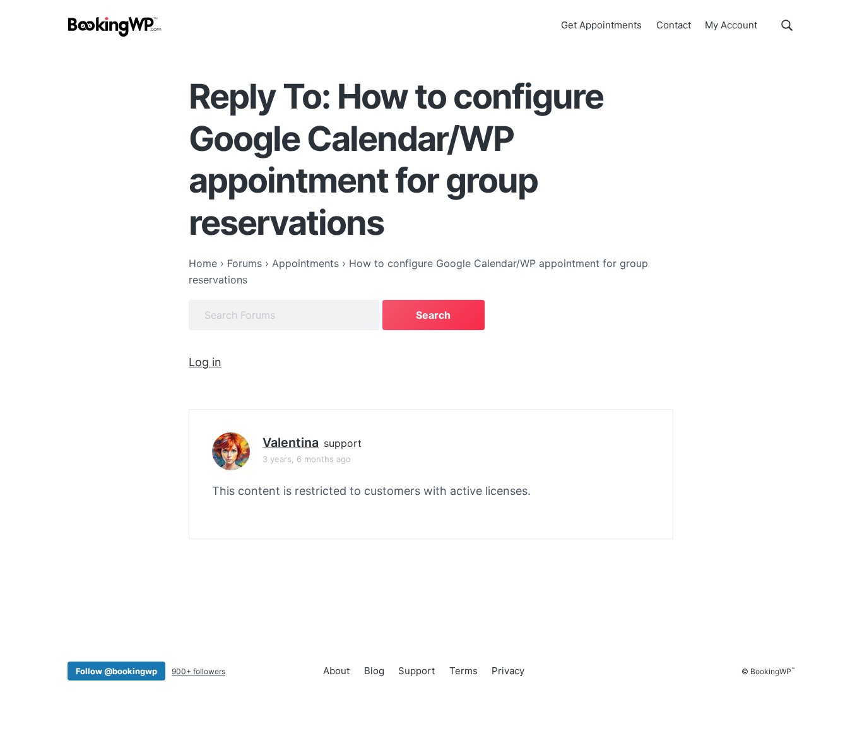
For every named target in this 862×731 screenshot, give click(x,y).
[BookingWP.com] (115, 26)
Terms (463, 671)
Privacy (508, 671)
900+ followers (198, 671)
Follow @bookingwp (116, 671)
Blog (374, 671)
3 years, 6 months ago (307, 459)
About (336, 671)
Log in (205, 362)
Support (416, 671)
